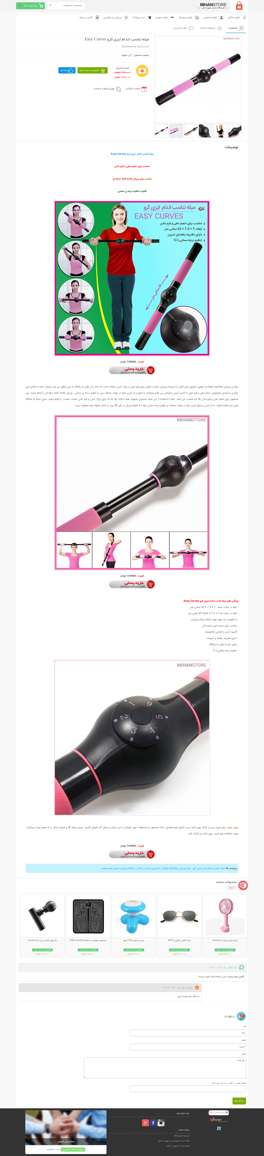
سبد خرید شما (30, 5)
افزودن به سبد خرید (89, 70)
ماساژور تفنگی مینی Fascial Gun (42, 940)
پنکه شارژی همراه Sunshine (225, 940)
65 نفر (63, 70)
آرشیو (231, 888)
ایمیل (244, 1040)
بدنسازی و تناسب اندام (148, 868)
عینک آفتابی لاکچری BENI (179, 940)
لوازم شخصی (210, 17)
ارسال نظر (239, 1101)
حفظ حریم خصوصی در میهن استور (174, 1141)
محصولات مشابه (207, 28)
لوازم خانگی (234, 17)
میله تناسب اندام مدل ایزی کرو (208, 868)
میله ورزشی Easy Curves (177, 868)
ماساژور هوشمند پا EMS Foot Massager (88, 940)
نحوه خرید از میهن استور (178, 1146)
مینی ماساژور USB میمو (133, 940)
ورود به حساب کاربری (73, 1149)
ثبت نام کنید (52, 1149)
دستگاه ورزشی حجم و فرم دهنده (118, 868)
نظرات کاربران (180, 28)
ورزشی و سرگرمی (112, 17)
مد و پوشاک (138, 17)
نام (245, 1026)
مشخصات (233, 28)
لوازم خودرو (162, 17)
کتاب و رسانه (85, 17)
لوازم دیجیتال (185, 17)
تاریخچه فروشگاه (182, 1136)
